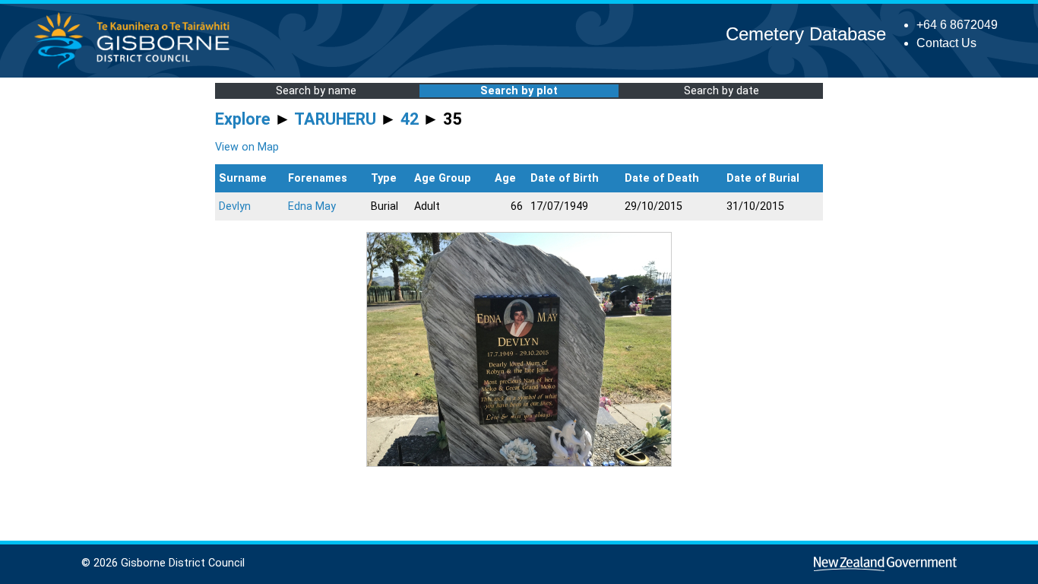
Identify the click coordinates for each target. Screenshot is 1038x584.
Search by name (316, 90)
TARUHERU (335, 119)
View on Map (247, 147)
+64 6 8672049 (957, 24)
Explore (243, 119)
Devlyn (235, 206)
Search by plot (519, 90)
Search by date (721, 90)
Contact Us (946, 42)
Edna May (312, 206)
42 (409, 119)
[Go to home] (136, 68)
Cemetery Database (806, 34)
